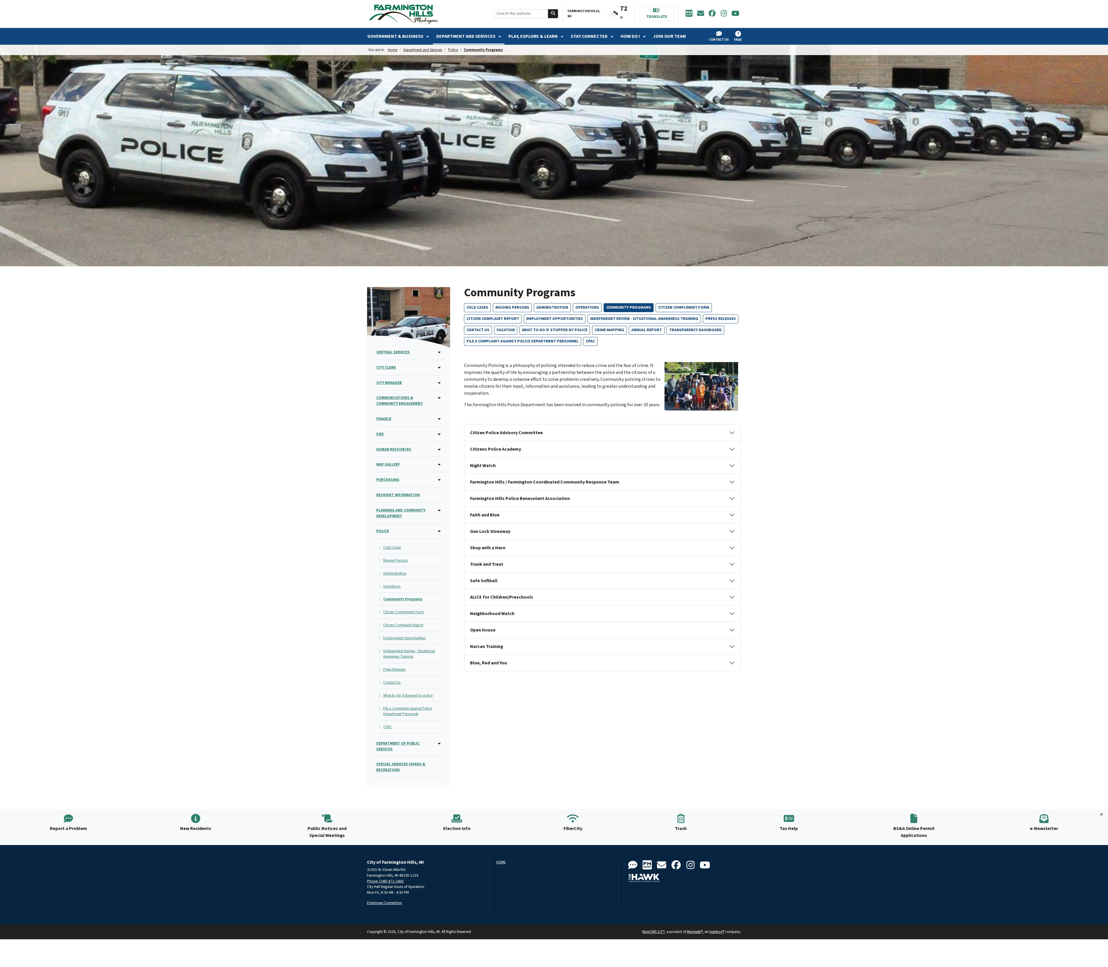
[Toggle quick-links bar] (1101, 814)
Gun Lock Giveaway (490, 531)
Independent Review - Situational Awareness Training (644, 319)
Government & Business (395, 36)
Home (392, 50)
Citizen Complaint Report (493, 319)
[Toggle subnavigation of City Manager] (439, 383)
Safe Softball (483, 581)
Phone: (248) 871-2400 (385, 881)
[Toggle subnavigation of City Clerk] (439, 367)
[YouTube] (735, 13)
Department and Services (466, 36)
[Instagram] (723, 13)
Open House (482, 630)
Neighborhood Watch (492, 613)
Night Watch (483, 465)
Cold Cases (477, 307)
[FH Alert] (689, 13)
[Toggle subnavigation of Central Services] (439, 352)
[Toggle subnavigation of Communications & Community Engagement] (439, 398)
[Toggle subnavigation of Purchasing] (439, 480)
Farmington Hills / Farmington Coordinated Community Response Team (544, 482)
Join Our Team (669, 36)
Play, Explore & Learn (533, 36)
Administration (552, 307)
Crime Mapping (609, 330)
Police (453, 50)
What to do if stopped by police (554, 330)
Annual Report (646, 330)
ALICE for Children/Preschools (501, 597)
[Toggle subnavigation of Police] (439, 531)
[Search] (553, 13)
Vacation (506, 330)
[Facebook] (712, 13)
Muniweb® (695, 931)
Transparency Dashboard (695, 330)
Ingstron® (717, 931)
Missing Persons (512, 307)
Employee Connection (384, 903)
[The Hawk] (644, 878)
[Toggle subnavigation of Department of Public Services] (439, 743)
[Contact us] (633, 865)
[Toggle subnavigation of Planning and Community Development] (439, 510)
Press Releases (720, 319)
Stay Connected (590, 36)
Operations (587, 307)
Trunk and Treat (486, 564)
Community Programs (483, 50)
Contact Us (478, 330)
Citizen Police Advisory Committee (506, 433)
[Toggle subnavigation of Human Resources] (439, 449)
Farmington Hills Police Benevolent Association (520, 498)
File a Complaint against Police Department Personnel (523, 341)
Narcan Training (486, 646)
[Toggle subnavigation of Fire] (439, 434)
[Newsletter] (700, 13)
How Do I (631, 36)
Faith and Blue (484, 515)
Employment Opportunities (554, 319)
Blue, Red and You (488, 663)
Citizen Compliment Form (683, 307)
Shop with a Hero (488, 548)
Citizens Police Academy (495, 449)
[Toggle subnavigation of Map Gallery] (439, 464)
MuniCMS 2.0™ (653, 931)
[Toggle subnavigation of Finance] (439, 419)
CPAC (590, 341)
